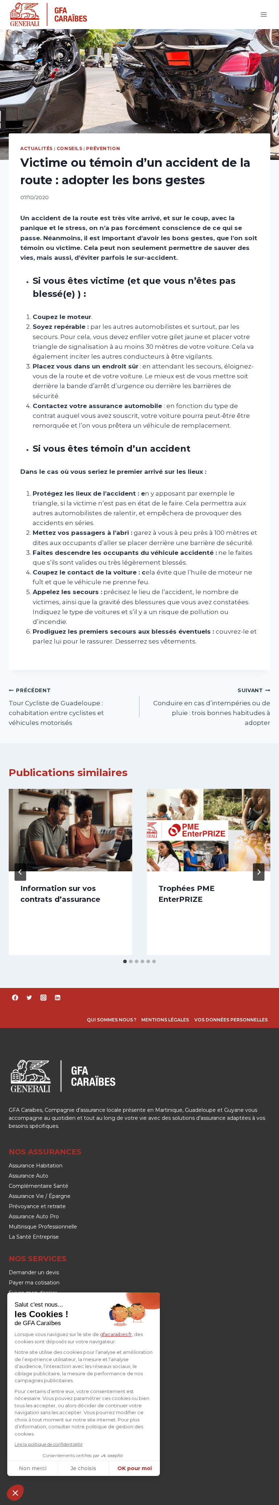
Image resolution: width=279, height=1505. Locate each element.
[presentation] (70, 830)
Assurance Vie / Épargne (39, 1196)
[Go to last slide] (20, 872)
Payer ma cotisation (34, 1282)
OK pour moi (134, 1468)
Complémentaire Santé (38, 1186)
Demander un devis (34, 1272)
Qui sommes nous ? (111, 1019)
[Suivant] (258, 872)
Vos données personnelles (231, 1019)
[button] (15, 1492)
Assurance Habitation (35, 1165)
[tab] (125, 961)
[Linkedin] (57, 998)
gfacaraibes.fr (116, 1334)
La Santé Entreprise (34, 1237)
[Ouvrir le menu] (263, 14)
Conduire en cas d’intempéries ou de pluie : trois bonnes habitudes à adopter (211, 706)
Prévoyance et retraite (37, 1206)
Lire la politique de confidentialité (48, 1444)
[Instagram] (43, 998)
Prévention (103, 148)
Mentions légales (165, 1019)
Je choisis (83, 1468)
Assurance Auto (28, 1176)
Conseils (69, 148)
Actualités (36, 148)
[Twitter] (29, 998)
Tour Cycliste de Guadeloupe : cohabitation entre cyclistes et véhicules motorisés (56, 706)
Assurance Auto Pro (34, 1216)
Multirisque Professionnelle (43, 1226)
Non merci (32, 1468)
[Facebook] (15, 998)
